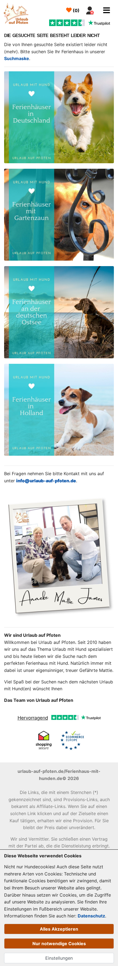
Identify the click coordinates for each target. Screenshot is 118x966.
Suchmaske (16, 58)
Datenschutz (91, 916)
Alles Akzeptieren (59, 929)
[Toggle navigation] (106, 10)
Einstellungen (59, 958)
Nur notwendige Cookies (59, 943)
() (76, 10)
